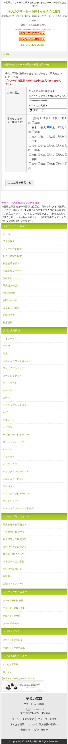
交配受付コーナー (12, 278)
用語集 (6, 576)
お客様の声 (9, 315)
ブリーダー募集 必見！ (14, 600)
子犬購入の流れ (11, 285)
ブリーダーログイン (12, 623)
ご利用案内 (9, 293)
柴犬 (5, 353)
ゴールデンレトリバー (14, 442)
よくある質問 (17, 724)
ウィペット (9, 486)
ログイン (7, 672)
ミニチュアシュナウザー (16, 405)
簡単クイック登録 (11, 616)
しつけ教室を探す (12, 256)
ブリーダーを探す (12, 248)
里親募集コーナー (12, 270)
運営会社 (25, 729)
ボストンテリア (11, 501)
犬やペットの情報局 (12, 640)
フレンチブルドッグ (13, 368)
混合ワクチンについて (14, 546)
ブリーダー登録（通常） (15, 608)
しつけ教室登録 (10, 664)
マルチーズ (9, 420)
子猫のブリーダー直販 (14, 647)
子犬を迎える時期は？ (14, 524)
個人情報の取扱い (48, 724)
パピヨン (7, 427)
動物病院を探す (11, 263)
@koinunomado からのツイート (18, 678)
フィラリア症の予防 (13, 561)
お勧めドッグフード (13, 583)
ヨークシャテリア (12, 375)
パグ (5, 412)
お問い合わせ (10, 300)
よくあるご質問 (11, 307)
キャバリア (9, 456)
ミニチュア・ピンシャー (16, 478)
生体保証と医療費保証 (14, 539)
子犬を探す (9, 241)
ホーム (6, 234)
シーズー (7, 390)
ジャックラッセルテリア (16, 471)
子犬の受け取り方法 (13, 532)
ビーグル (7, 449)
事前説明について (12, 568)
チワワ (6, 346)
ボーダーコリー (11, 464)
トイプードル (10, 338)
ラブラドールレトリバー (16, 434)
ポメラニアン (10, 383)
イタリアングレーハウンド (17, 493)
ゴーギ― (7, 397)
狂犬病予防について (13, 554)
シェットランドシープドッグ (18, 508)
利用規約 (7, 322)
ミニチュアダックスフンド (17, 361)
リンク (31, 724)
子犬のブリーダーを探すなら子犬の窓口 (34, 11)
